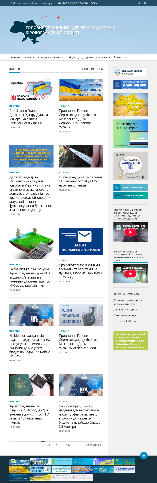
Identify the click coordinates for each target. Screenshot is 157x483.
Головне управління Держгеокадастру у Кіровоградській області (70, 30)
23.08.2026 (64, 131)
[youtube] (139, 3)
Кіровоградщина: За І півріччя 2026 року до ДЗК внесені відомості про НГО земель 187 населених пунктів (29, 414)
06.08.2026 (14, 289)
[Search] (145, 3)
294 (68, 445)
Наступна (93, 445)
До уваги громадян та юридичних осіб (127, 302)
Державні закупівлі (125, 309)
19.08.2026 (14, 214)
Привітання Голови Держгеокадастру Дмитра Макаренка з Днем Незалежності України (28, 117)
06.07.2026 (64, 430)
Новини (14, 105)
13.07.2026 (14, 426)
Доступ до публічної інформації (89, 57)
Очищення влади (124, 315)
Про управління (22, 57)
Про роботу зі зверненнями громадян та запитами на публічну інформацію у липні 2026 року (80, 271)
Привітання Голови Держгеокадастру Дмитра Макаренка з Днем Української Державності (78, 342)
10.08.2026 (64, 189)
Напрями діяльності (52, 57)
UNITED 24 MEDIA (124, 321)
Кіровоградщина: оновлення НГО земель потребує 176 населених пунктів (80, 181)
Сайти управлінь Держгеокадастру (31, 3)
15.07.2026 (64, 352)
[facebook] (133, 3)
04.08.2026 (14, 360)
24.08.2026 (14, 127)
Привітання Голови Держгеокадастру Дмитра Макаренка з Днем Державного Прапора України (78, 119)
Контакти (122, 57)
